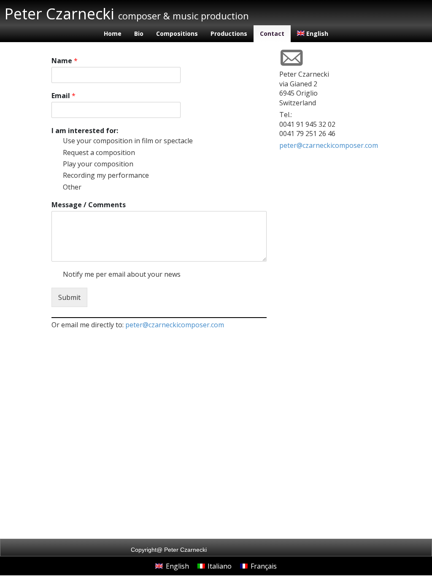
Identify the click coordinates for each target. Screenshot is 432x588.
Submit (69, 297)
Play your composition (98, 163)
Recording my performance (106, 175)
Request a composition (99, 152)
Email (63, 95)
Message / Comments (88, 204)
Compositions (177, 33)
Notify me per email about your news (122, 274)
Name (64, 60)
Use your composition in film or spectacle (128, 140)
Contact (272, 33)
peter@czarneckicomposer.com (174, 324)
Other (72, 187)
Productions (229, 33)
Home (113, 33)
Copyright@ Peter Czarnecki (169, 549)
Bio (138, 33)
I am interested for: (84, 130)
